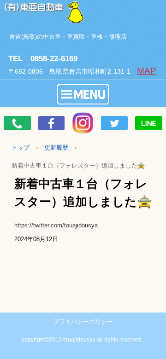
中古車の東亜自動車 (83, 11)
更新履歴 (56, 147)
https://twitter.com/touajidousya (56, 225)
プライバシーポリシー (83, 321)
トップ (21, 147)
